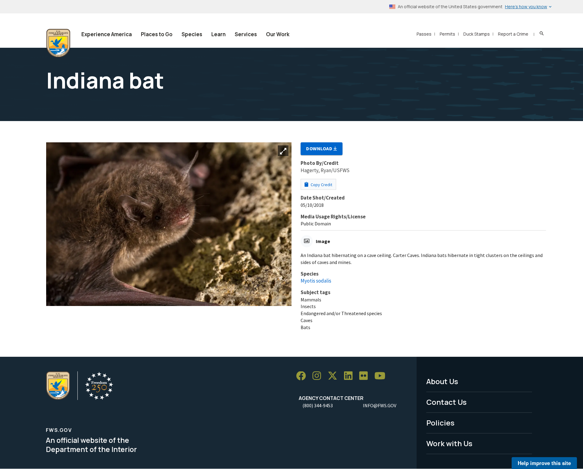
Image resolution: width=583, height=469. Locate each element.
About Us (442, 381)
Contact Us (446, 402)
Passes (424, 34)
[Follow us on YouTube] (382, 376)
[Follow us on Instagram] (318, 376)
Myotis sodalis (316, 280)
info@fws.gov (379, 405)
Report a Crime (513, 34)
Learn (218, 34)
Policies (440, 423)
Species (192, 34)
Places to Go (156, 34)
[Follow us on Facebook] (303, 376)
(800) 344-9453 (317, 405)
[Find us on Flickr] (365, 376)
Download (319, 148)
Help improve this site (544, 463)
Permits (447, 34)
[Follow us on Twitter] (335, 376)
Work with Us (449, 443)
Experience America (106, 34)
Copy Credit (321, 184)
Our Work (277, 34)
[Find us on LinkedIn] (350, 376)
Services (246, 34)
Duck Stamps (476, 34)
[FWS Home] (58, 43)
